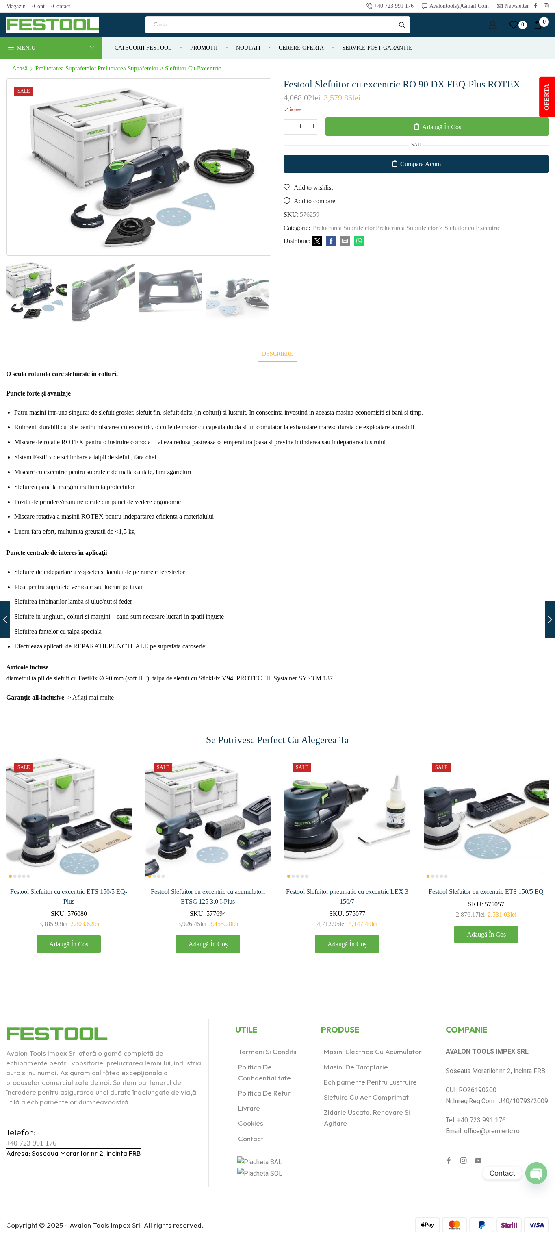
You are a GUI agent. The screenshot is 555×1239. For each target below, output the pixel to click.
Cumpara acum (420, 164)
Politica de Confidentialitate (264, 1072)
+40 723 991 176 (31, 1143)
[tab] (277, 354)
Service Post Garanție (377, 48)
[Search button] (402, 25)
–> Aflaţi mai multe (89, 697)
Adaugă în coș (441, 127)
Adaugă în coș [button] (116, 826)
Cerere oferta (301, 48)
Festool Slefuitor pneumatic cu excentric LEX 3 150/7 (347, 896)
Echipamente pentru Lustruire (370, 1082)
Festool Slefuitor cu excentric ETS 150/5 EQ (486, 891)
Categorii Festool (143, 48)
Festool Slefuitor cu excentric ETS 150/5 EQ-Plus (68, 896)
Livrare (249, 1108)
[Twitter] (317, 242)
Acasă (20, 68)
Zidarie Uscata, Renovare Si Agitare (367, 1117)
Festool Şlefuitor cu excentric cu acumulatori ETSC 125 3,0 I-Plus (208, 896)
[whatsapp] (358, 242)
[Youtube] (478, 1160)
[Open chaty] (536, 1173)
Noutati (248, 48)
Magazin (16, 6)
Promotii (204, 48)
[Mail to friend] (345, 242)
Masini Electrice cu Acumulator (373, 1051)
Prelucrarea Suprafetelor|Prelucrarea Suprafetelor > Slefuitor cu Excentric (128, 68)
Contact (61, 6)
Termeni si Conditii (267, 1051)
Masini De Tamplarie (356, 1067)
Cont (39, 6)
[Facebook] (535, 6)
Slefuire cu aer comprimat (366, 1097)
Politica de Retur (264, 1093)
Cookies (250, 1123)
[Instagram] (546, 6)
